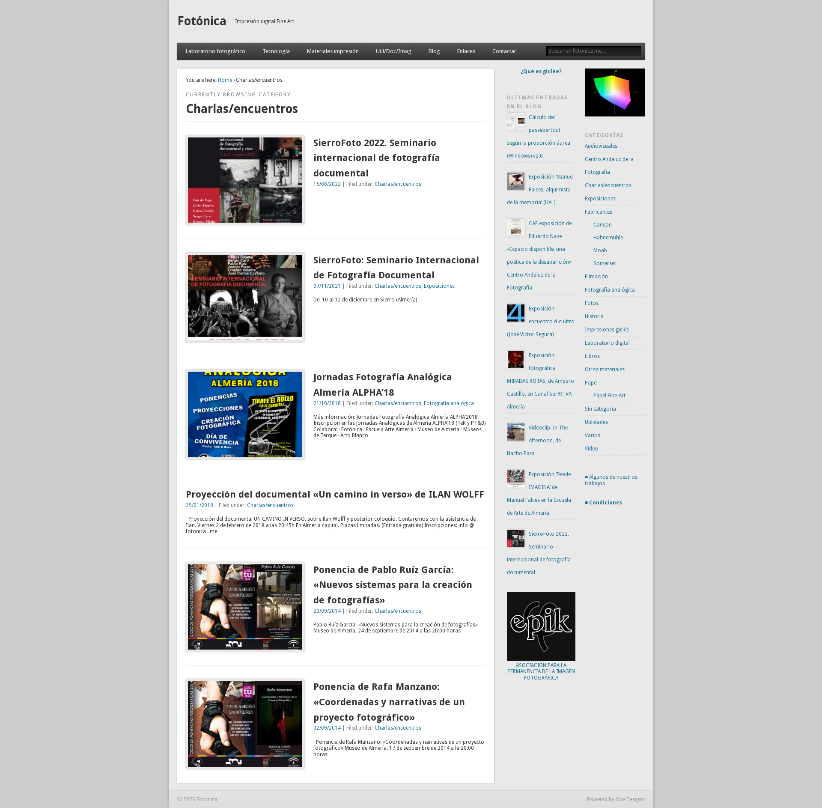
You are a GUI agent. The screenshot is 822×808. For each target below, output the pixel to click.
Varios (592, 435)
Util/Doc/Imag (393, 51)
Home (225, 80)
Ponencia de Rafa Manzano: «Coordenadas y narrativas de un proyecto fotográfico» (389, 701)
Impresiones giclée (607, 330)
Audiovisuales (601, 146)
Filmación (596, 277)
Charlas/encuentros (398, 184)
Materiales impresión (333, 51)
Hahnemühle (608, 238)
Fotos (592, 303)
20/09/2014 (327, 611)
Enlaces (466, 51)
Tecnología (276, 51)
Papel (591, 383)
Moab (600, 250)
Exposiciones (439, 286)
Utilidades (596, 422)
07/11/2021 (327, 286)
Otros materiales (605, 370)
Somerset (604, 263)
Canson (602, 225)
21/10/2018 (327, 403)
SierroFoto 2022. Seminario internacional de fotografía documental (376, 158)
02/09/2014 (327, 728)
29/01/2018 (199, 505)
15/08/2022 (327, 184)
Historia (594, 316)
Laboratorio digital (607, 343)
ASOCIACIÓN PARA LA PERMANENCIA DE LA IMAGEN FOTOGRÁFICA (541, 671)
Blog (434, 51)
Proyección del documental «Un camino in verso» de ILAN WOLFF (335, 494)
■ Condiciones (603, 503)
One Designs (630, 799)
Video (591, 449)
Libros (592, 356)
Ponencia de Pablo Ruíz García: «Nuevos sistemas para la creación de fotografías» (392, 584)
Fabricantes (598, 212)
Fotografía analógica (449, 403)
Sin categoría (600, 409)
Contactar (504, 51)
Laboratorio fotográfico (215, 51)
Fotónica (201, 21)
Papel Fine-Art (609, 396)
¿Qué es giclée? (541, 72)
